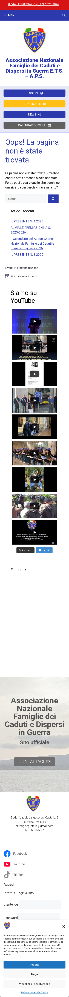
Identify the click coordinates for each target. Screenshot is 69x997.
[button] (63, 926)
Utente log (11, 904)
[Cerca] (53, 198)
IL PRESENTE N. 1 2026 (27, 221)
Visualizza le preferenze (34, 984)
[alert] (34, 276)
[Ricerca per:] (26, 199)
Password (11, 918)
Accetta (34, 964)
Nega (34, 974)
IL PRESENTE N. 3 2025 (27, 254)
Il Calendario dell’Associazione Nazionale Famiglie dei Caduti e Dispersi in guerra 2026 (32, 243)
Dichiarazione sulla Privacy (34, 992)
